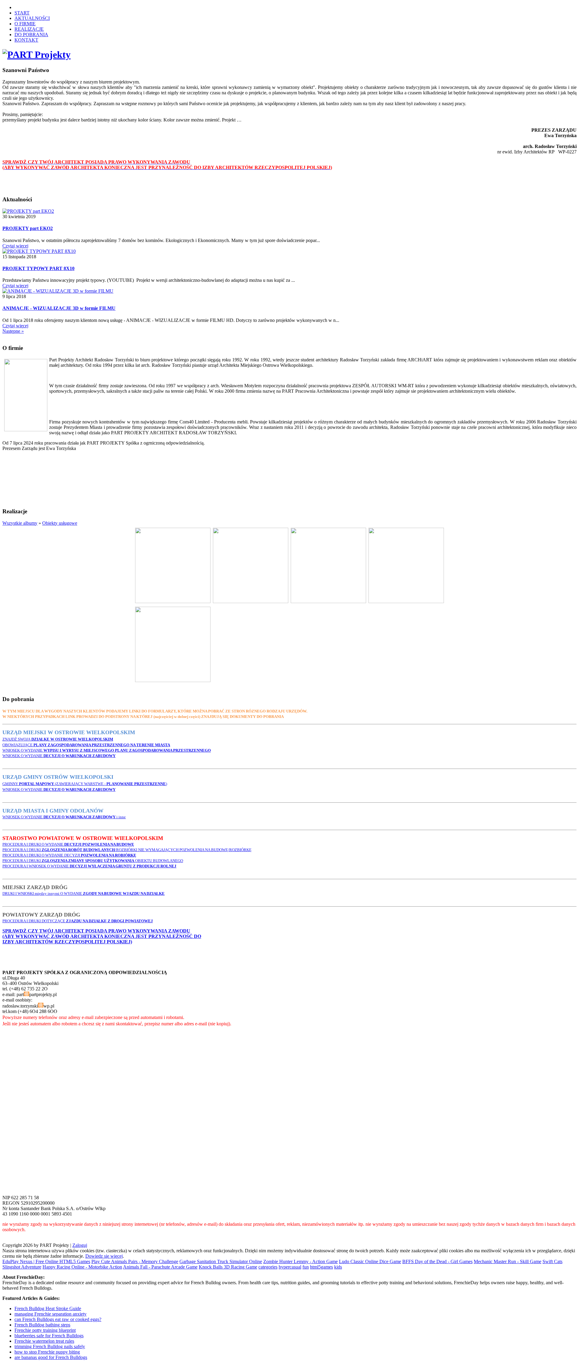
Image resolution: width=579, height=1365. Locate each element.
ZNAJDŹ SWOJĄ (57, 739)
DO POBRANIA (31, 34)
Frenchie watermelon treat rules (44, 1341)
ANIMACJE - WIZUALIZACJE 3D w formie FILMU (58, 308)
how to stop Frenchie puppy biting (47, 1351)
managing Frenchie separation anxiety (50, 1313)
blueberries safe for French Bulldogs (49, 1335)
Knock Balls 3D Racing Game (228, 1266)
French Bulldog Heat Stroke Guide (47, 1308)
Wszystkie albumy (19, 523)
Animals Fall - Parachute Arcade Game (160, 1266)
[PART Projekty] (36, 54)
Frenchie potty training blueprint (45, 1330)
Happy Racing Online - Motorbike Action (82, 1266)
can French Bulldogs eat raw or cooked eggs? (57, 1319)
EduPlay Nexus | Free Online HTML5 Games (46, 1261)
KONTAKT (26, 39)
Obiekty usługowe (59, 523)
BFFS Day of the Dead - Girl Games (437, 1261)
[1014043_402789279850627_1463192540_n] (172, 601)
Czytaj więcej (15, 245)
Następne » (13, 331)
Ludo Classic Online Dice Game (370, 1261)
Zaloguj (79, 1245)
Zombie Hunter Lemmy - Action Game (300, 1261)
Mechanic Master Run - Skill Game (507, 1261)
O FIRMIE (25, 23)
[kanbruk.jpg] (328, 601)
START (22, 12)
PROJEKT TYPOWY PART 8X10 (38, 268)
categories (267, 1266)
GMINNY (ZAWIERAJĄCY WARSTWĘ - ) (84, 784)
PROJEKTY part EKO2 (27, 228)
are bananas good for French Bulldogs (50, 1357)
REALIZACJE (29, 29)
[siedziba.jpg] (406, 601)
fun (305, 1266)
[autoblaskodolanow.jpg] (250, 601)
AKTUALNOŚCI (32, 18)
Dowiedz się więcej (104, 1256)
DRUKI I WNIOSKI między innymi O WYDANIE (83, 893)
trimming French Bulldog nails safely (49, 1346)
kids (338, 1266)
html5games (321, 1266)
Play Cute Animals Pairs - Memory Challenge (134, 1261)
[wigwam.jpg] (172, 680)
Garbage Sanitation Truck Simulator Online (220, 1261)
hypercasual (290, 1266)
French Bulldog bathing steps (42, 1324)
